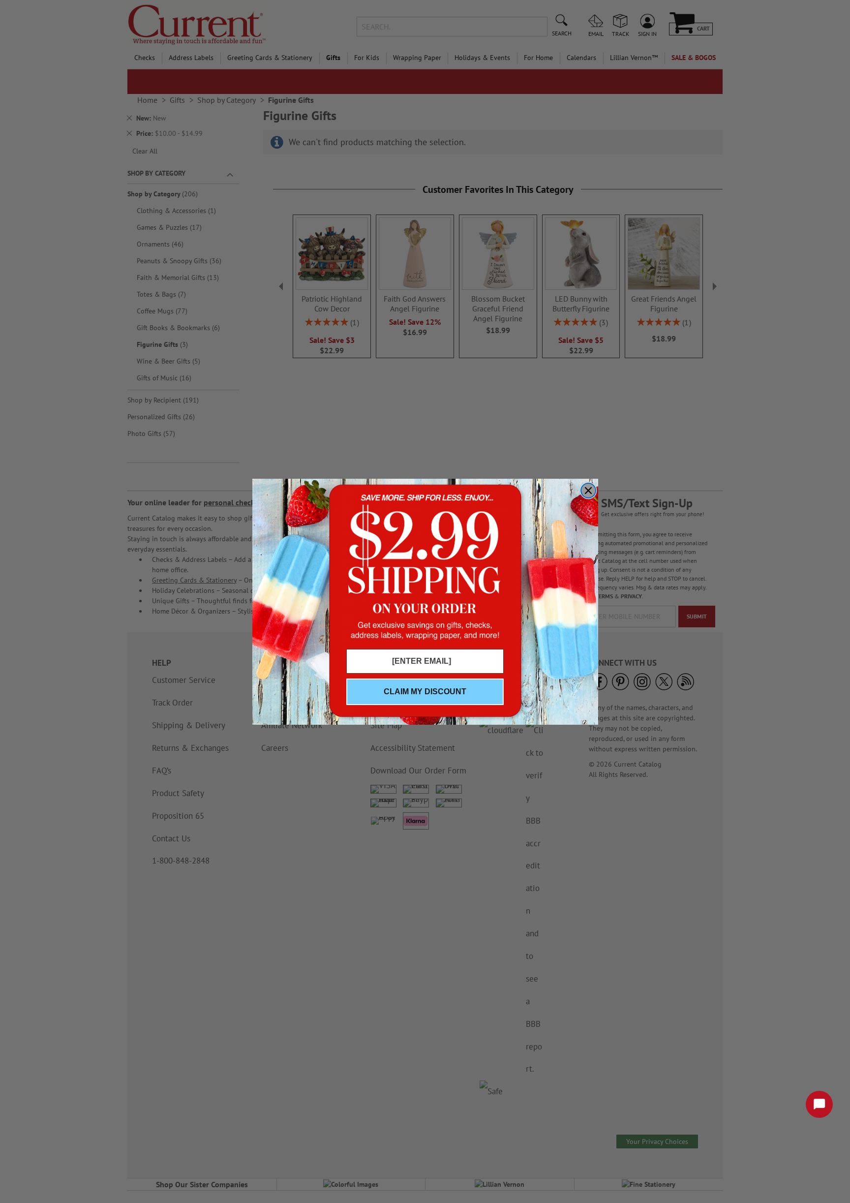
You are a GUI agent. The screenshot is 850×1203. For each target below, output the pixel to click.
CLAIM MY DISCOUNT (425, 691)
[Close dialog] (588, 490)
